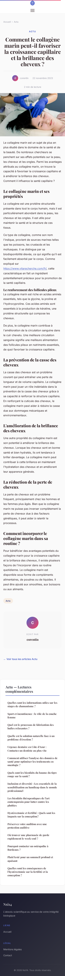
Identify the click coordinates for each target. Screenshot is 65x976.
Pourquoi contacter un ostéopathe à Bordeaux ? (28, 848)
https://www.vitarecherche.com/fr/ (24, 268)
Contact (7, 955)
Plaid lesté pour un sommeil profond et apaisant (30, 858)
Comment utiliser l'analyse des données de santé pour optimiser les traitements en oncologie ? (33, 761)
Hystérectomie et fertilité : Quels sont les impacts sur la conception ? (31, 814)
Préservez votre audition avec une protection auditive (27, 825)
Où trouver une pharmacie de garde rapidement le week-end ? (28, 836)
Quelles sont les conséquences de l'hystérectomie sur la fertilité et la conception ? (28, 872)
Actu (16, 21)
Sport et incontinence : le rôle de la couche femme (32, 715)
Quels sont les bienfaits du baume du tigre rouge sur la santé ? (32, 774)
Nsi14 (7, 904)
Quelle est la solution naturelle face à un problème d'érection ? (31, 737)
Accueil (7, 21)
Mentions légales (12, 949)
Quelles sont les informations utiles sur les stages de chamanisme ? (32, 704)
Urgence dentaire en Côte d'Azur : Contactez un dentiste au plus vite (27, 748)
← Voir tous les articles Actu (20, 659)
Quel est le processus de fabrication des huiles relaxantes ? (31, 726)
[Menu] (32, 10)
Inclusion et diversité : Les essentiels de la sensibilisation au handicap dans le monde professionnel (32, 787)
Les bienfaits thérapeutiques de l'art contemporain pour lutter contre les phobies (29, 802)
